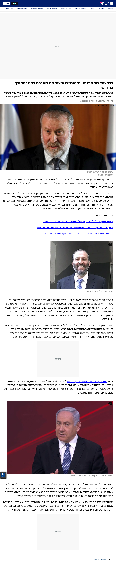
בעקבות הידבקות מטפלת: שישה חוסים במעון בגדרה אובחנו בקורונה (75, 227)
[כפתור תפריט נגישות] (3, 475)
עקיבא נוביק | (99, 101)
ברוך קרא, (109, 101)
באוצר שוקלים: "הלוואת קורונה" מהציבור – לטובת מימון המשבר (78, 221)
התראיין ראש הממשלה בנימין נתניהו (87, 381)
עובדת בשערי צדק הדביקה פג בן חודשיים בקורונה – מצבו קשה (78, 233)
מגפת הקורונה (99, 559)
